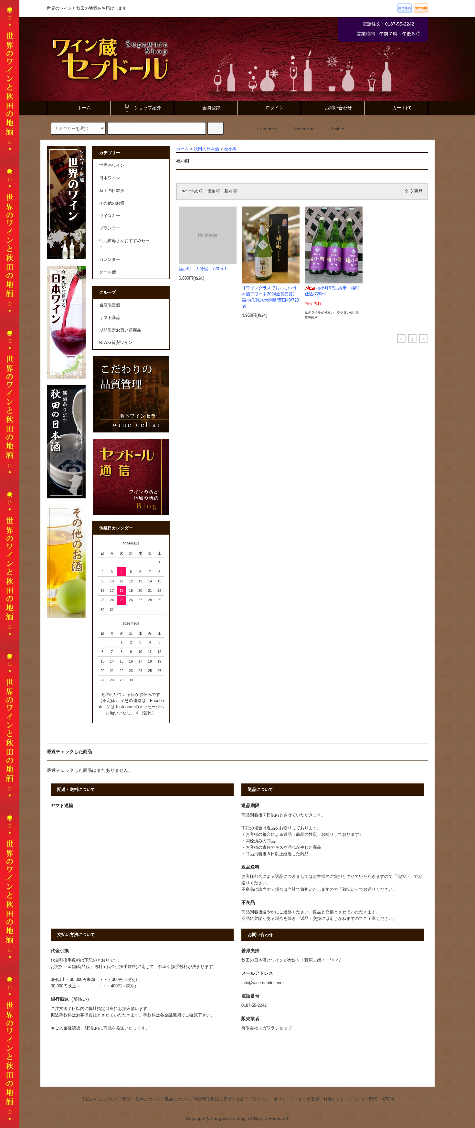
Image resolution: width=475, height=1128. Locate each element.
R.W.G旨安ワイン (115, 342)
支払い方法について (100, 1099)
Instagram (304, 128)
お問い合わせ (338, 107)
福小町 (230, 149)
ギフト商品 (109, 317)
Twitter (338, 128)
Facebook (267, 128)
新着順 (230, 191)
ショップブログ (350, 1099)
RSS (373, 1099)
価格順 (213, 191)
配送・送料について (142, 1099)
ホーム (84, 107)
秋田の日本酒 (206, 149)
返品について (177, 1099)
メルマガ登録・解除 (313, 1099)
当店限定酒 (109, 305)
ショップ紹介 (147, 107)
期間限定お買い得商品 (120, 330)
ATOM (388, 1099)
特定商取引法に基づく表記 (219, 1099)
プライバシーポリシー (269, 1099)
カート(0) (402, 107)
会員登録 (211, 107)
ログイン (275, 107)
